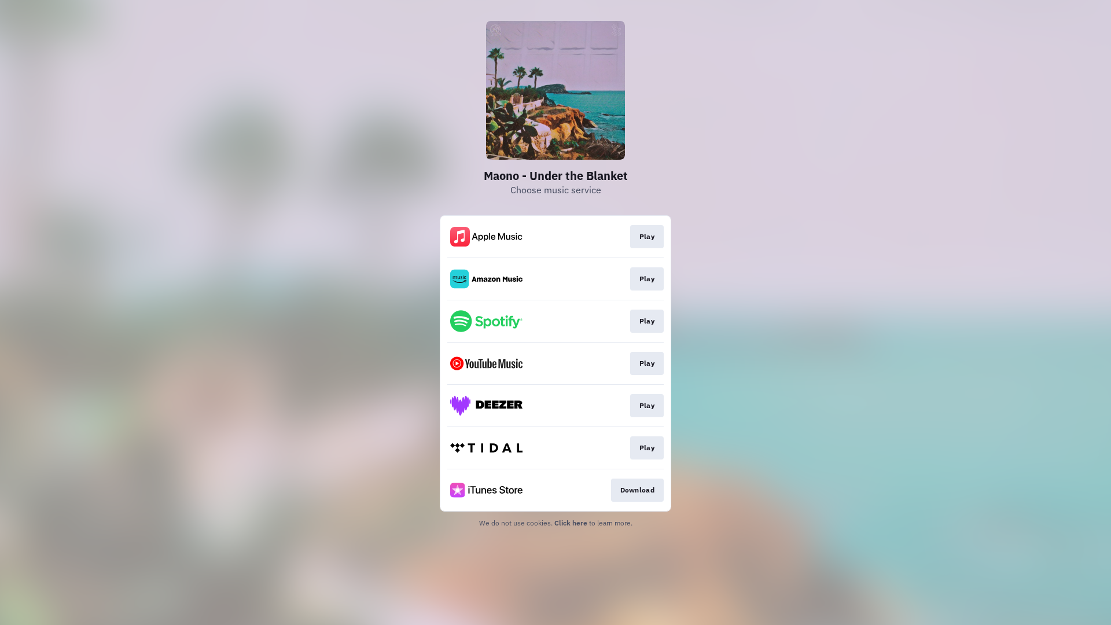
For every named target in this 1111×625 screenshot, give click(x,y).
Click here (570, 523)
